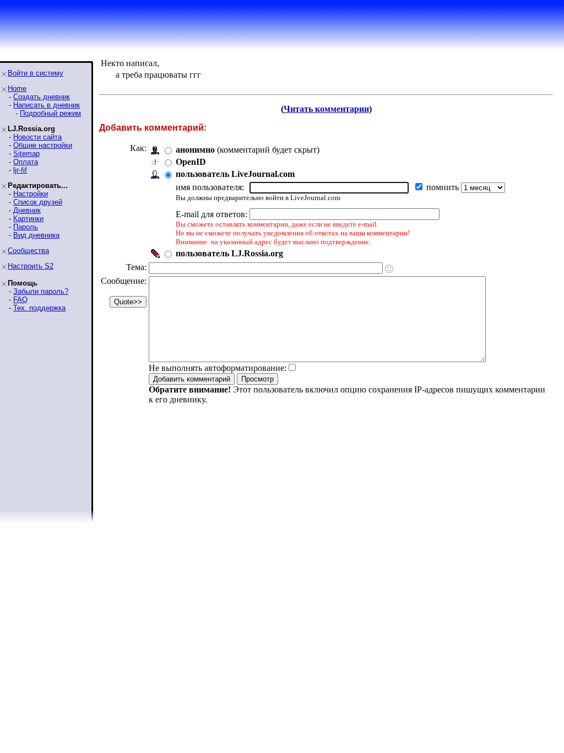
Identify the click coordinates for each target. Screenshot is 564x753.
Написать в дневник (46, 105)
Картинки (28, 218)
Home (17, 88)
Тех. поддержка (39, 308)
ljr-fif (20, 170)
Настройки (30, 194)
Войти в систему (35, 73)
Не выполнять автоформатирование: (217, 368)
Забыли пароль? (40, 291)
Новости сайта (37, 137)
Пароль (25, 227)
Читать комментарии (326, 109)
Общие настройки (42, 145)
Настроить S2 (30, 266)
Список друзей (37, 202)
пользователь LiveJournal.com (235, 174)
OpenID (191, 161)
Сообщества (28, 250)
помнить (443, 187)
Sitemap (26, 153)
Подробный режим (50, 113)
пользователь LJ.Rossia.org (229, 253)
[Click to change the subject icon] (389, 269)
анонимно (195, 149)
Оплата (25, 162)
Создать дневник (41, 97)
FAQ (20, 299)
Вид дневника (36, 235)
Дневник (27, 210)
